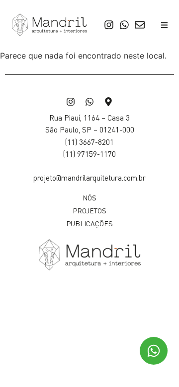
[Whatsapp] (124, 25)
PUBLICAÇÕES (89, 223)
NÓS (89, 197)
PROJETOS (89, 210)
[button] (164, 25)
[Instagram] (109, 25)
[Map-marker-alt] (108, 101)
